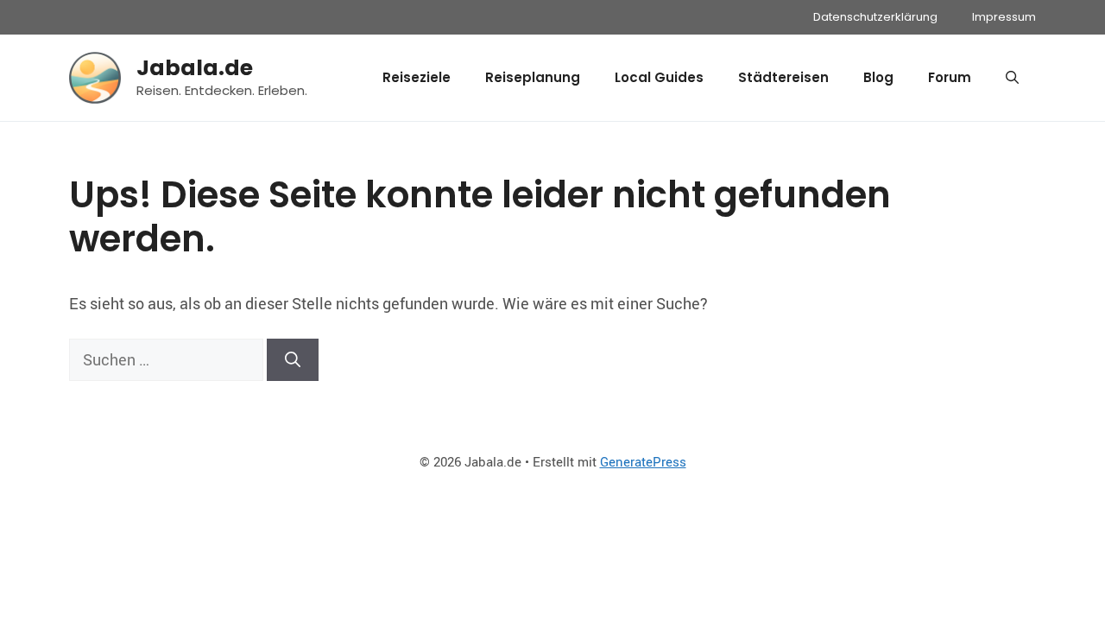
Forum (949, 77)
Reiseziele (416, 77)
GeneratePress (643, 461)
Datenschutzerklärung (875, 17)
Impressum (1004, 17)
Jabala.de (194, 68)
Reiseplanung (532, 77)
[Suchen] (293, 360)
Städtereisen (783, 77)
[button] (1012, 78)
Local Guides (659, 77)
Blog (878, 77)
